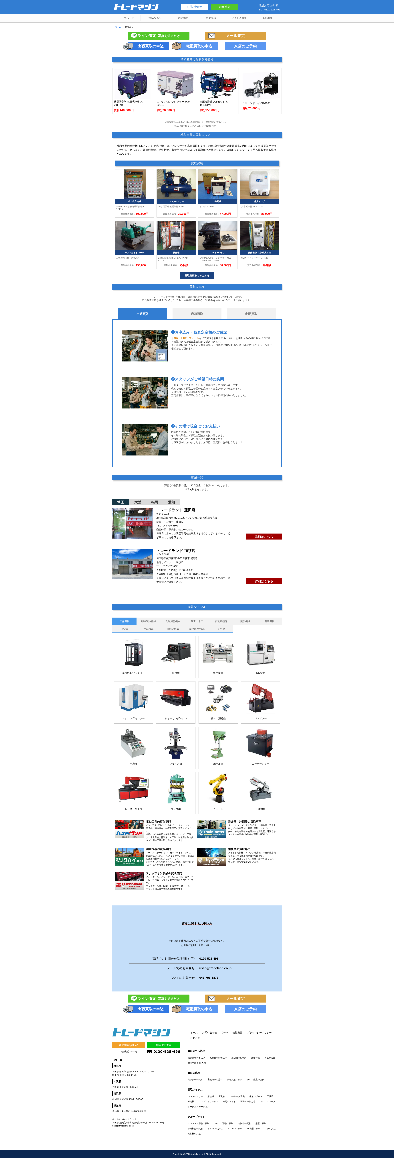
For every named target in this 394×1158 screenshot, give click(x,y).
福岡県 (117, 1093)
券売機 (191, 1101)
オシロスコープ (267, 1101)
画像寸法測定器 (247, 1101)
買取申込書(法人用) (197, 1063)
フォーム (194, 338)
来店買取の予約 (239, 1057)
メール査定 (235, 35)
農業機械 (269, 621)
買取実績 (211, 18)
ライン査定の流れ (255, 1079)
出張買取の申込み (196, 1057)
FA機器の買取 (253, 1128)
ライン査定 (158, 35)
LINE (184, 338)
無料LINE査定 (163, 1045)
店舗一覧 (255, 1057)
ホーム (118, 27)
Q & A (225, 1032)
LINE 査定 (224, 6)
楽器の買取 (260, 1123)
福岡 (154, 502)
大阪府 (117, 1081)
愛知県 (117, 1105)
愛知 (171, 502)
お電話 (175, 338)
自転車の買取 (244, 1123)
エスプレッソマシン (208, 1101)
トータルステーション (198, 1106)
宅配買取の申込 (199, 46)
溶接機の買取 (194, 1133)
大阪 (137, 502)
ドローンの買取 (234, 1128)
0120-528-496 (170, 566)
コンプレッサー (195, 1096)
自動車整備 (221, 621)
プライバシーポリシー (259, 1032)
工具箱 (222, 1096)
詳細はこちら (264, 536)
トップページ (126, 18)
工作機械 (124, 621)
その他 (221, 629)
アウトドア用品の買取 (198, 1123)
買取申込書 (269, 1057)
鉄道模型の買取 (195, 1128)
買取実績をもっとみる (197, 275)
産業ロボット (255, 1096)
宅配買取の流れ (215, 1079)
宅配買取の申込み (218, 1057)
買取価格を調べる (129, 1045)
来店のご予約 (245, 46)
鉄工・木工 (197, 621)
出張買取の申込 (151, 46)
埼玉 (120, 502)
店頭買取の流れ (234, 1079)
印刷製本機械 (148, 621)
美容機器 (149, 629)
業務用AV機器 (197, 629)
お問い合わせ (194, 6)
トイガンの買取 (215, 1128)
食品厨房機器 (172, 621)
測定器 (124, 629)
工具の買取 (270, 1128)
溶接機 (210, 1096)
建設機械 (245, 621)
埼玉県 (117, 1065)
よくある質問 (239, 18)
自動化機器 (173, 629)
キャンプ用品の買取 (223, 1123)
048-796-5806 (170, 525)
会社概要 (267, 18)
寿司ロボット (229, 1101)
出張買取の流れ (195, 1079)
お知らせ (195, 1038)
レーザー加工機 (237, 1096)
